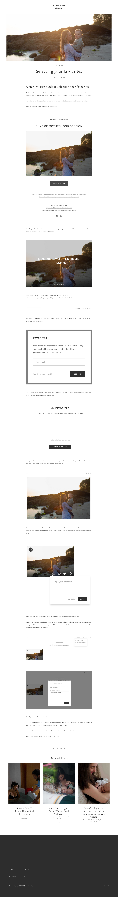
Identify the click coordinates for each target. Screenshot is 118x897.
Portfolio (39, 7)
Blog (96, 7)
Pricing (77, 7)
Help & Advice (59, 77)
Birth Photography (27, 817)
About (29, 7)
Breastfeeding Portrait (98, 820)
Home (21, 7)
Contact (87, 7)
